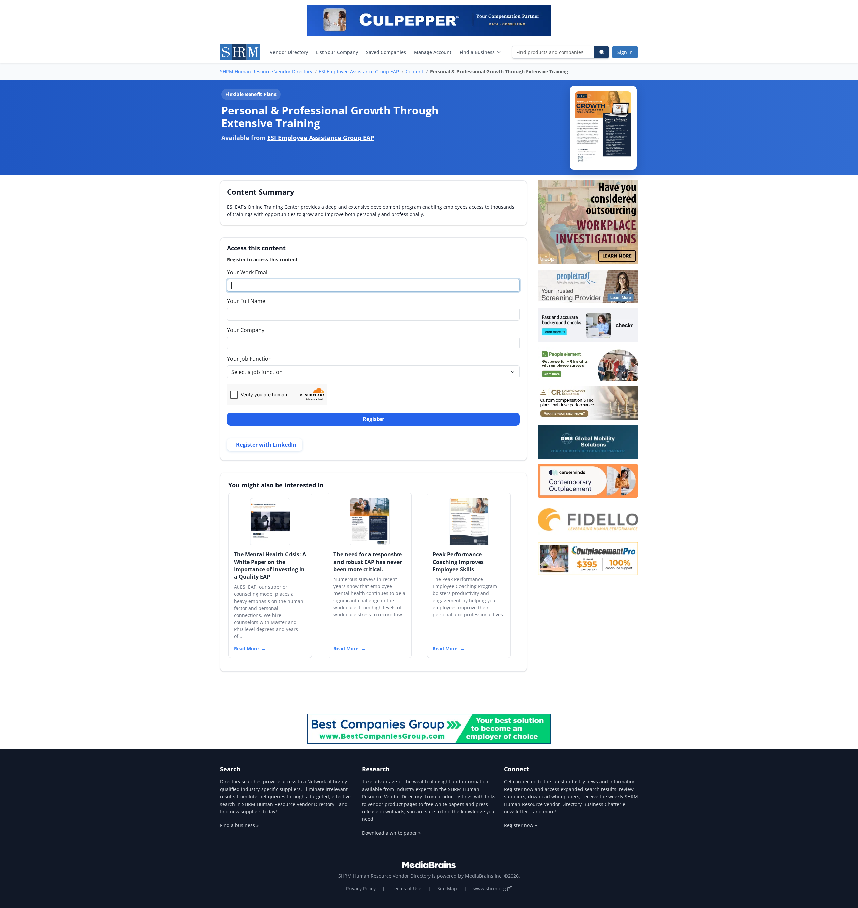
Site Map (447, 888)
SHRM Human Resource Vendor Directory (266, 71)
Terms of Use (406, 888)
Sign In (625, 52)
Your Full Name (246, 301)
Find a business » (239, 825)
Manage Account (432, 52)
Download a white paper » (391, 833)
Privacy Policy (361, 888)
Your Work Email (248, 272)
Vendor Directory (289, 52)
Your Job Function (249, 358)
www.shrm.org (490, 888)
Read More (246, 648)
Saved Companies (386, 52)
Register (373, 419)
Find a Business (477, 52)
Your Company (245, 330)
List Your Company (337, 52)
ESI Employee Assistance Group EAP (359, 71)
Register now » (520, 825)
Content (414, 71)
